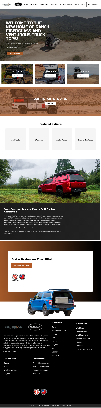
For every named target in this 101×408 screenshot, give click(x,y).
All (30, 4)
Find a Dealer (44, 4)
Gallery (35, 4)
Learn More (54, 5)
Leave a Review (21, 265)
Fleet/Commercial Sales (76, 5)
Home (26, 4)
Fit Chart (63, 4)
